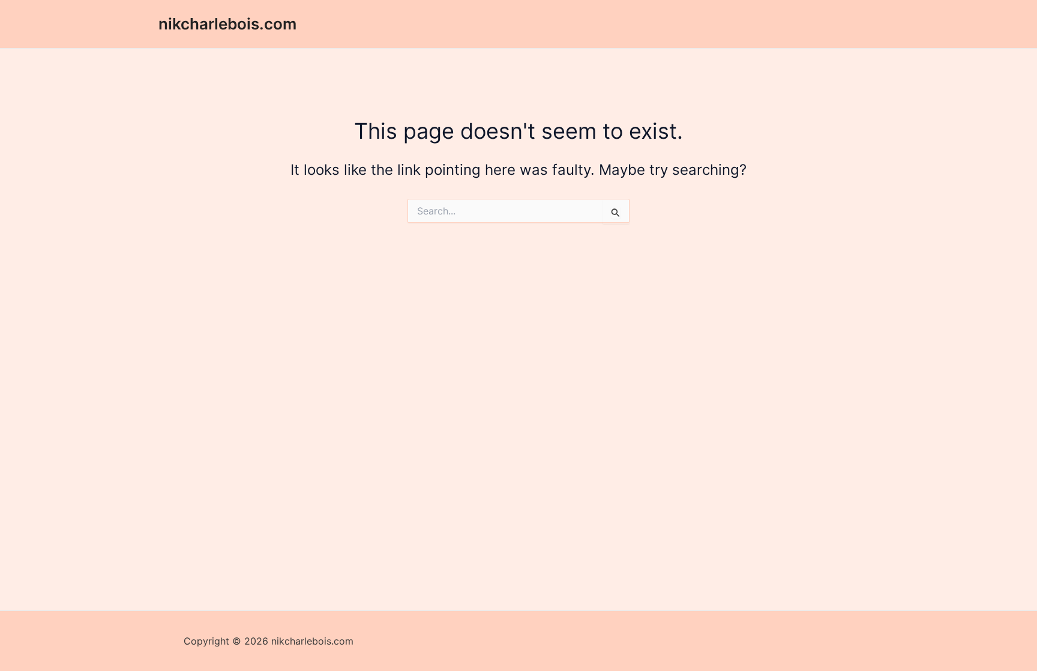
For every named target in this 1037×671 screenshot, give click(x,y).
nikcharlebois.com (227, 23)
